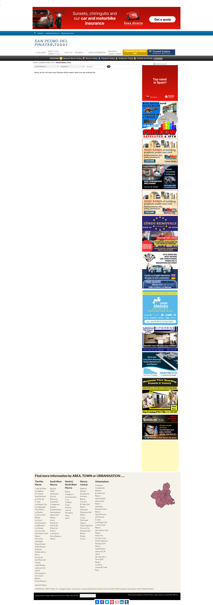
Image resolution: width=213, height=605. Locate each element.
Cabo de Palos (40, 488)
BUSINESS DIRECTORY (46, 62)
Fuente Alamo (55, 509)
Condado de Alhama (55, 505)
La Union (38, 520)
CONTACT (40, 33)
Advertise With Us (172, 595)
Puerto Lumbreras (54, 532)
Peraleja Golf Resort (85, 532)
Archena (83, 496)
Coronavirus (76, 589)
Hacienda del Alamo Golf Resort (55, 515)
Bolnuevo (54, 499)
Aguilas (53, 488)
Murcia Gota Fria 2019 (106, 589)
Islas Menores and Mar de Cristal (40, 499)
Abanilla (83, 488)
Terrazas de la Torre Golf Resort (40, 576)
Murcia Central (84, 483)
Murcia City (84, 528)
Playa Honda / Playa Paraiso (40, 545)
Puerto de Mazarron (54, 526)
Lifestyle (68, 52)
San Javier (39, 557)
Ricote (82, 536)
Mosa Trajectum (86, 525)
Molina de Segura (84, 521)
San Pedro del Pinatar (40, 561)
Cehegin (68, 502)
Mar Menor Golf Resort (41, 534)
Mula (67, 515)
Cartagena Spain (65, 589)
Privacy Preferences (88, 595)
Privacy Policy (148, 595)
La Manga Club (41, 504)
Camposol (54, 501)
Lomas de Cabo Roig (101, 568)
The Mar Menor (39, 483)
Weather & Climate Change (114, 52)
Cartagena (39, 491)
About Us (162, 595)
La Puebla (39, 512)
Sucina (82, 539)
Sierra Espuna (55, 536)
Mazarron (54, 523)
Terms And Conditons (135, 595)
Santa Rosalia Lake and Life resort (40, 568)
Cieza (67, 505)
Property (79, 52)
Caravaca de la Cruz (70, 498)
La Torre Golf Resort (40, 516)
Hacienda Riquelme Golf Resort (85, 512)
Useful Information (97, 52)
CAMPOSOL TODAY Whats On (46, 589)
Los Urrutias (40, 531)
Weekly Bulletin (147, 589)
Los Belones (39, 525)
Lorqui (82, 517)
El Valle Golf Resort (85, 505)
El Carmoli (39, 494)
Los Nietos (39, 528)
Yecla (67, 518)
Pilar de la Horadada (39, 540)
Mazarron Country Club (100, 536)
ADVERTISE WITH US (52, 33)
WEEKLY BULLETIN (67, 33)
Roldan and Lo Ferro (40, 553)
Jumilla (68, 510)
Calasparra (69, 494)
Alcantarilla (84, 494)
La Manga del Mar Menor (40, 508)
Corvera (83, 501)
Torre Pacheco (40, 581)
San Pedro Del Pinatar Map (135, 52)
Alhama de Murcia (54, 495)
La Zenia (98, 564)
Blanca (82, 499)
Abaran (83, 491)
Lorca (52, 520)
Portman (38, 549)
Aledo (52, 491)
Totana (52, 539)
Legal (156, 595)
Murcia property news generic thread (128, 589)
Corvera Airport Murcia (89, 589)
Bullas (67, 491)
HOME (35, 62)
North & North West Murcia (71, 484)
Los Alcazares (40, 523)
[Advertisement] (160, 455)
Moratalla (69, 513)
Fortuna (68, 507)
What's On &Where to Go (54, 52)
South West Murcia (56, 483)
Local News (41, 52)
